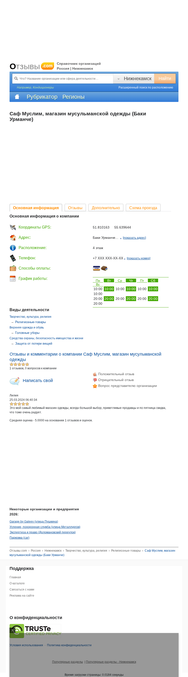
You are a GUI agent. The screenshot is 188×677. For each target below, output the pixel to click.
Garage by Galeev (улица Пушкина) (34, 521)
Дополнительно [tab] (106, 208)
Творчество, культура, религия (30, 316)
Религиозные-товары (30, 322)
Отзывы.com (18, 550)
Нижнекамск (138, 78)
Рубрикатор (42, 97)
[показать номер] (138, 258)
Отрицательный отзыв (115, 380)
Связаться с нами (22, 589)
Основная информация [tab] (36, 208)
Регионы (73, 97)
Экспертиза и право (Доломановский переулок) (43, 532)
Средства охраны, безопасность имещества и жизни (46, 338)
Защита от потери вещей (33, 343)
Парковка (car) (19, 537)
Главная (15, 577)
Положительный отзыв (115, 374)
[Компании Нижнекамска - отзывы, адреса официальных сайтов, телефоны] (17, 97)
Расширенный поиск (145, 87)
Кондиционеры (43, 87)
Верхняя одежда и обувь (27, 327)
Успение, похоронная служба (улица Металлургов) (45, 527)
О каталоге (17, 583)
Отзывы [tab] (75, 208)
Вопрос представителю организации (127, 386)
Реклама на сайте (22, 595)
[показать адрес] (134, 238)
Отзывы (31, 66)
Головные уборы (27, 333)
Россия (36, 550)
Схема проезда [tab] (143, 208)
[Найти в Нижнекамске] (16, 78)
